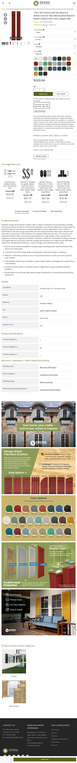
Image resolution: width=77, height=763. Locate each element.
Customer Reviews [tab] (40, 211)
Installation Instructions (49, 375)
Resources (54, 745)
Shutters (14, 676)
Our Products (55, 730)
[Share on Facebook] (5, 19)
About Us (54, 733)
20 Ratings (44, 25)
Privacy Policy (55, 742)
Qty (35, 86)
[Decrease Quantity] (35, 90)
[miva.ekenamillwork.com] (42, 3)
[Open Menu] (3, 3)
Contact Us (54, 736)
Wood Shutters (14, 706)
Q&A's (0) (53, 25)
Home (3, 9)
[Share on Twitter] (5, 23)
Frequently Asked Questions (59, 739)
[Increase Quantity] (43, 90)
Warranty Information (48, 367)
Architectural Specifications (50, 390)
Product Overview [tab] (22, 211)
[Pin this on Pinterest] (5, 15)
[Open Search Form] (9, 3)
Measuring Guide (46, 382)
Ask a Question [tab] (56, 211)
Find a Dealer (61, 94)
